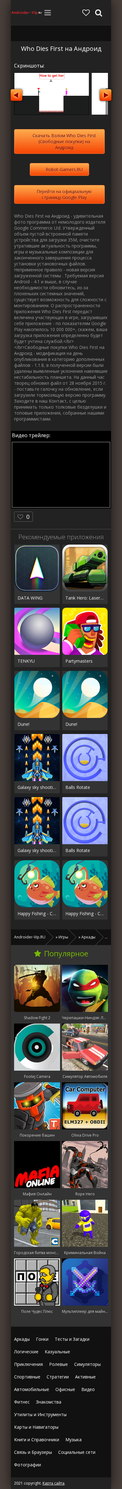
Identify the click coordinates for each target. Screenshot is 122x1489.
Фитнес (22, 1402)
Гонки (42, 1339)
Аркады (22, 1339)
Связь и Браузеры (33, 1452)
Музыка (73, 1440)
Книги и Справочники (36, 1440)
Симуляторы (87, 1364)
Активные (85, 1377)
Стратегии (58, 1377)
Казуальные (57, 1352)
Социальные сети (76, 1452)
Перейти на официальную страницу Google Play (64, 194)
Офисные (65, 1389)
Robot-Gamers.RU (64, 169)
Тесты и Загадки (72, 1339)
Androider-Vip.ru (26, 12)
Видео (88, 1389)
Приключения (28, 1364)
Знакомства (48, 1402)
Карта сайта (53, 1483)
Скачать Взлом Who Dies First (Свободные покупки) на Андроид (64, 141)
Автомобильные (31, 1389)
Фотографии (27, 1465)
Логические (26, 1352)
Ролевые (58, 1364)
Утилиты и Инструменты (40, 1414)
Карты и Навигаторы (36, 1427)
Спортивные (27, 1377)
